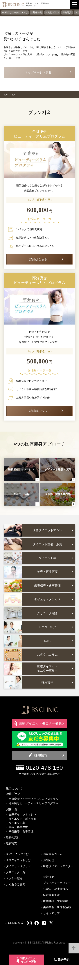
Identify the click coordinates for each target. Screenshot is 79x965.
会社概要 (48, 876)
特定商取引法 (51, 895)
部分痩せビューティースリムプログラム (33, 803)
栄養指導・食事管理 (21, 831)
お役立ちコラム (52, 854)
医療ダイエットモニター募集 (29, 960)
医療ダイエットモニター (58, 866)
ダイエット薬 (17, 822)
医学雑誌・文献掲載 (55, 901)
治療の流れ (13, 837)
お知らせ (48, 860)
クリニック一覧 (15, 872)
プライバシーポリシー (57, 882)
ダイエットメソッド (18, 866)
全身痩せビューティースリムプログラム (33, 798)
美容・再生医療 (18, 827)
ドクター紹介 (14, 878)
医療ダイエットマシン (22, 814)
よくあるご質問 (15, 884)
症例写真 (67, 12)
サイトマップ (51, 913)
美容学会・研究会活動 (57, 907)
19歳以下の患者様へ (55, 888)
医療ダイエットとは (18, 860)
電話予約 (63, 959)
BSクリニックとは (17, 854)
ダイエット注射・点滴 (22, 818)
